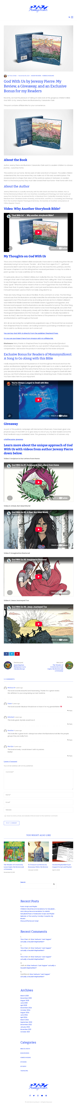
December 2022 (26, 1025)
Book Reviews (36, 76)
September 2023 (26, 1022)
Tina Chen (13, 76)
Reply (70, 697)
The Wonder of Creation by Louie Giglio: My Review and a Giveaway (14, 867)
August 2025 (24, 1000)
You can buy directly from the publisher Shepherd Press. (31, 333)
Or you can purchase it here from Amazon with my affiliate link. (28, 338)
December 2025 (26, 998)
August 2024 (24, 1013)
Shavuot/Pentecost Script (29, 921)
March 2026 (24, 996)
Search (22, 882)
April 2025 (23, 1005)
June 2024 (24, 1015)
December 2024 (26, 1008)
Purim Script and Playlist (28, 907)
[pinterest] (17, 654)
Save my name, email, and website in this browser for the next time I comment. (32, 816)
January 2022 (25, 1027)
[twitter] (11, 654)
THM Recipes (24, 1071)
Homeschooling (48, 76)
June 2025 (24, 1003)
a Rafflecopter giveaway (13, 439)
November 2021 (25, 1029)
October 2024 (25, 1010)
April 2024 (23, 1017)
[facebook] (6, 654)
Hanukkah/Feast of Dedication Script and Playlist (37, 914)
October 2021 (25, 1032)
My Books (23, 1062)
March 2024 (24, 1020)
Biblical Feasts (25, 1049)
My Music (23, 1066)
